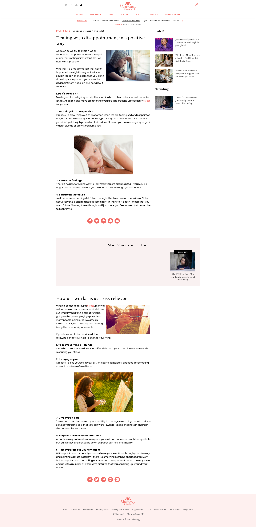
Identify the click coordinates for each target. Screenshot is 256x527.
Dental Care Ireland (132, 25)
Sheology (136, 519)
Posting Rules (102, 509)
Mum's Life (82, 20)
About (65, 509)
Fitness (96, 20)
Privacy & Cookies (120, 509)
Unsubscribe (160, 509)
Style (145, 20)
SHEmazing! (118, 514)
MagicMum (188, 509)
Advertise (75, 509)
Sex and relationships (160, 20)
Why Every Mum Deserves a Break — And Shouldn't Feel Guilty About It (187, 58)
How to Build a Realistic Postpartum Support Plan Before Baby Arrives (187, 73)
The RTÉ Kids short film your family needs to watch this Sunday (186, 100)
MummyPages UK (135, 514)
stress (146, 100)
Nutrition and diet (110, 20)
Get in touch (174, 509)
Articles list (99, 31)
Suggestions (137, 509)
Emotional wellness (131, 20)
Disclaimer (88, 509)
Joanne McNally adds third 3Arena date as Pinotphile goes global (187, 42)
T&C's (148, 509)
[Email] (117, 221)
